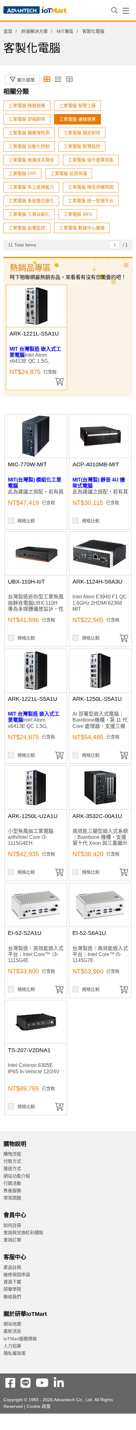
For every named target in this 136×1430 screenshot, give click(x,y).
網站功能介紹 (16, 1176)
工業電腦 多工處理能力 (31, 187)
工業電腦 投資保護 (68, 173)
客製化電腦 (33, 69)
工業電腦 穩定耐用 (82, 132)
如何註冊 (12, 1225)
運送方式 (12, 1168)
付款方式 (12, 1161)
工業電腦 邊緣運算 (77, 119)
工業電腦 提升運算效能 (91, 159)
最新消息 (12, 1331)
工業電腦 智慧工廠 (77, 105)
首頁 (7, 31)
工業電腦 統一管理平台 (91, 200)
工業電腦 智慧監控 (82, 146)
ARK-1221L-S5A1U (34, 333)
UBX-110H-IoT (26, 582)
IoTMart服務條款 (20, 1338)
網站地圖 (12, 1323)
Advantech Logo (35, 11)
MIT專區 (65, 31)
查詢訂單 (12, 1239)
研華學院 (12, 1289)
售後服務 (12, 1190)
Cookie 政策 (39, 1406)
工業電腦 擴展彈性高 (29, 132)
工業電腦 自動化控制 (29, 146)
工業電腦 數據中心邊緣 (82, 227)
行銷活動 (12, 1183)
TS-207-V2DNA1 (29, 1050)
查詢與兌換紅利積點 (23, 1232)
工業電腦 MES (78, 214)
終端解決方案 (34, 31)
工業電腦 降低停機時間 (91, 187)
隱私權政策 (14, 1353)
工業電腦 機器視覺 (27, 105)
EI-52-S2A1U (24, 933)
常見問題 (12, 1197)
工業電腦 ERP (22, 173)
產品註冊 (12, 1267)
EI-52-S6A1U (89, 933)
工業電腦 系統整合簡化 (31, 200)
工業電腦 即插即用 (27, 119)
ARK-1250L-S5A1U (97, 699)
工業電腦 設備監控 (27, 227)
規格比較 (26, 520)
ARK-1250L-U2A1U (33, 816)
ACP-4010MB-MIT (95, 464)
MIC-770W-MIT (27, 464)
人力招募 (12, 1345)
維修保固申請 (16, 1274)
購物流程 (12, 1153)
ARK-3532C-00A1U (97, 816)
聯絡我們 (12, 1296)
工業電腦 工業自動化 (29, 214)
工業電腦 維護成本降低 (31, 159)
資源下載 (12, 1281)
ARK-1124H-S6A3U (97, 582)
